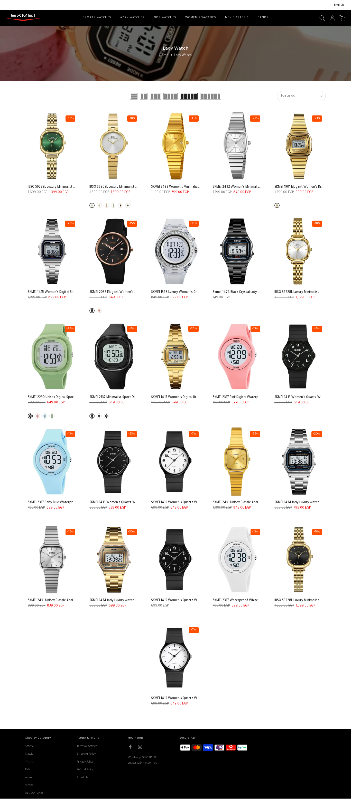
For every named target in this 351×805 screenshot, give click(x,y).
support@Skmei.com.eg (142, 763)
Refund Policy (85, 769)
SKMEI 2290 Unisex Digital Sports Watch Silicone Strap (68, 397)
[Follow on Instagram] (140, 747)
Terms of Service (87, 746)
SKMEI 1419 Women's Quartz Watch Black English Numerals (195, 600)
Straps (29, 785)
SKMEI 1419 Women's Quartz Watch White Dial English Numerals (198, 502)
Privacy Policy (85, 762)
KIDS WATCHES (164, 17)
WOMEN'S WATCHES (200, 17)
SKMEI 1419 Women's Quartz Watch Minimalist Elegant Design (197, 698)
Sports (29, 746)
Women (30, 762)
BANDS (263, 17)
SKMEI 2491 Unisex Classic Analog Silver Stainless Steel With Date (76, 600)
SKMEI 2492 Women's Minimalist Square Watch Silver (252, 187)
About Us (82, 777)
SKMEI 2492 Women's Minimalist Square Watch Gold (190, 187)
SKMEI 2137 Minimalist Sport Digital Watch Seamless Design (133, 397)
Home (164, 55)
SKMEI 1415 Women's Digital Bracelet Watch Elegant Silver (71, 292)
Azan (28, 777)
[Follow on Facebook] (130, 747)
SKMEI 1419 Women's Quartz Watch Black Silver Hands (129, 502)
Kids (27, 769)
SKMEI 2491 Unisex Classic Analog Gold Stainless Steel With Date (261, 502)
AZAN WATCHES (132, 17)
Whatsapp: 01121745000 (142, 757)
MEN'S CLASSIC (237, 17)
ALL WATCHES (34, 793)
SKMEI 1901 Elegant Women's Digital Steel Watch (310, 187)
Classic (29, 754)
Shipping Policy (86, 754)
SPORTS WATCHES (97, 17)
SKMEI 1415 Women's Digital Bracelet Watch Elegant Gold (194, 397)
